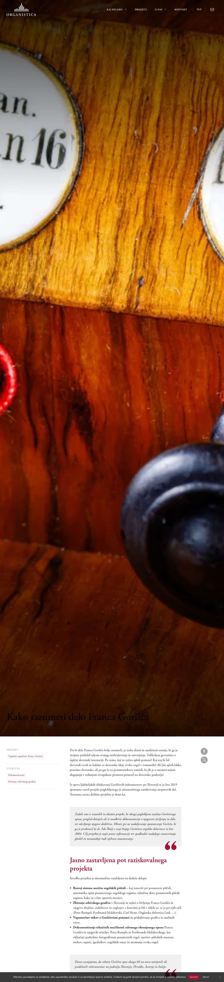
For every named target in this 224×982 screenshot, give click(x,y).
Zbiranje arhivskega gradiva (22, 781)
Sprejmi (194, 977)
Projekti (141, 9)
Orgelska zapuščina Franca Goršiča (25, 756)
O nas (159, 9)
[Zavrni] (220, 977)
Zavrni (206, 977)
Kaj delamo (115, 9)
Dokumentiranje (16, 775)
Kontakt (181, 9)
